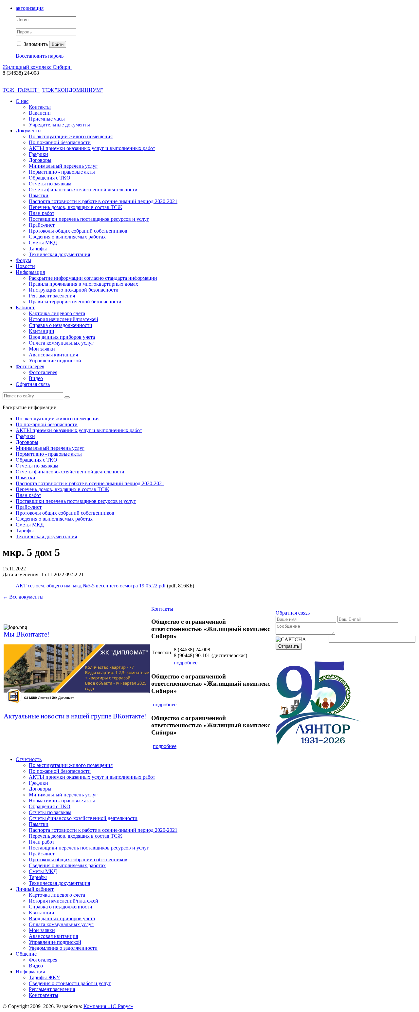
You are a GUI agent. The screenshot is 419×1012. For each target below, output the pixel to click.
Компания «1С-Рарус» (108, 1006)
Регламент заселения (52, 295)
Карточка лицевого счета (57, 313)
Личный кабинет (35, 889)
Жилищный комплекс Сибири (37, 67)
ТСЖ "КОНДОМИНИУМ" (72, 90)
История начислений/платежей (63, 319)
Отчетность (29, 759)
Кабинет (25, 307)
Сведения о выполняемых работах (67, 236)
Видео (36, 378)
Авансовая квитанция (53, 354)
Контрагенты (43, 995)
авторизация (30, 8)
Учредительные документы (59, 124)
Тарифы (38, 248)
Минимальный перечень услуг (63, 166)
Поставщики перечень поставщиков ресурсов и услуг (89, 219)
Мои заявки (42, 349)
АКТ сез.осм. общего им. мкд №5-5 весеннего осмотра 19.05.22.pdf (91, 585)
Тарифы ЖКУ (44, 977)
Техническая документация (59, 254)
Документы (29, 130)
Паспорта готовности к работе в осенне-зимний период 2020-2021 (103, 201)
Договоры (40, 160)
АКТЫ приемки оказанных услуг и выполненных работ (92, 148)
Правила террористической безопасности (75, 301)
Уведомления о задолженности (63, 948)
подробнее (185, 662)
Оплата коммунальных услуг (61, 343)
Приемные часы (47, 119)
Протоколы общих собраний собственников (78, 231)
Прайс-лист (42, 225)
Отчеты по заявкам (50, 183)
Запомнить (35, 44)
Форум (23, 260)
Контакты (40, 107)
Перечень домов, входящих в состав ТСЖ (75, 207)
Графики (38, 154)
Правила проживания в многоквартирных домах (83, 284)
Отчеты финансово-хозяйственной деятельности (83, 189)
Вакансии (40, 113)
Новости (25, 266)
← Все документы (23, 597)
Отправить (288, 646)
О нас (22, 101)
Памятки (38, 195)
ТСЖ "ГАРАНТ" (21, 90)
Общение (26, 954)
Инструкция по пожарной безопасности (73, 290)
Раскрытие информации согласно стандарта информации (93, 278)
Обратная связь (33, 384)
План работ (41, 213)
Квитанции (41, 331)
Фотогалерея (30, 366)
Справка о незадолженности (60, 325)
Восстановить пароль (40, 56)
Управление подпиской (55, 360)
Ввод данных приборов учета (62, 337)
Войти (58, 44)
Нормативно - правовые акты (62, 172)
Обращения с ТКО (49, 178)
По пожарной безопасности (60, 142)
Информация (30, 272)
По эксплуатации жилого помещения (71, 136)
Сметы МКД (43, 242)
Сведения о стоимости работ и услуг (70, 983)
